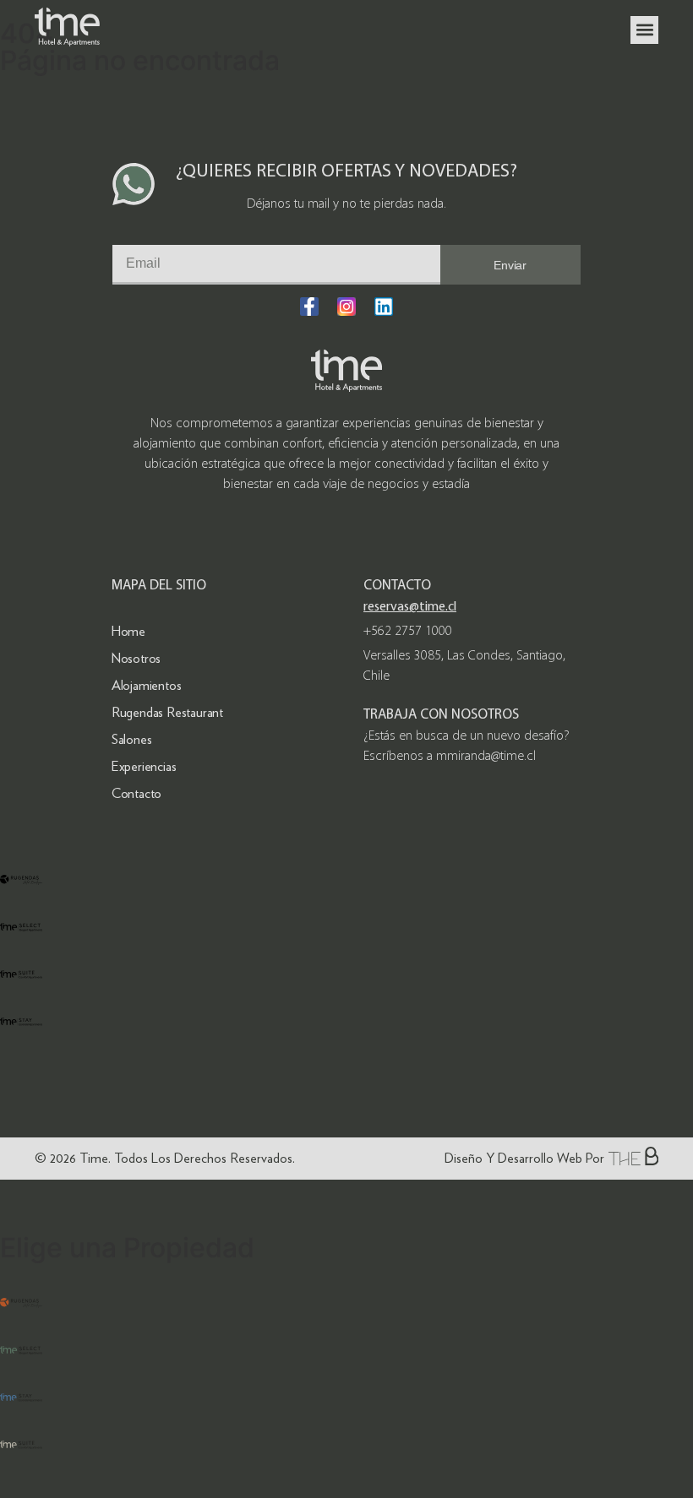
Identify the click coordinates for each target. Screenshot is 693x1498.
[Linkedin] (383, 306)
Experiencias (144, 766)
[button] (644, 30)
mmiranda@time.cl (486, 756)
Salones (132, 739)
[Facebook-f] (309, 306)
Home (128, 631)
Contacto (136, 793)
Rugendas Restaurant (167, 712)
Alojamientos (147, 685)
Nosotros (136, 658)
